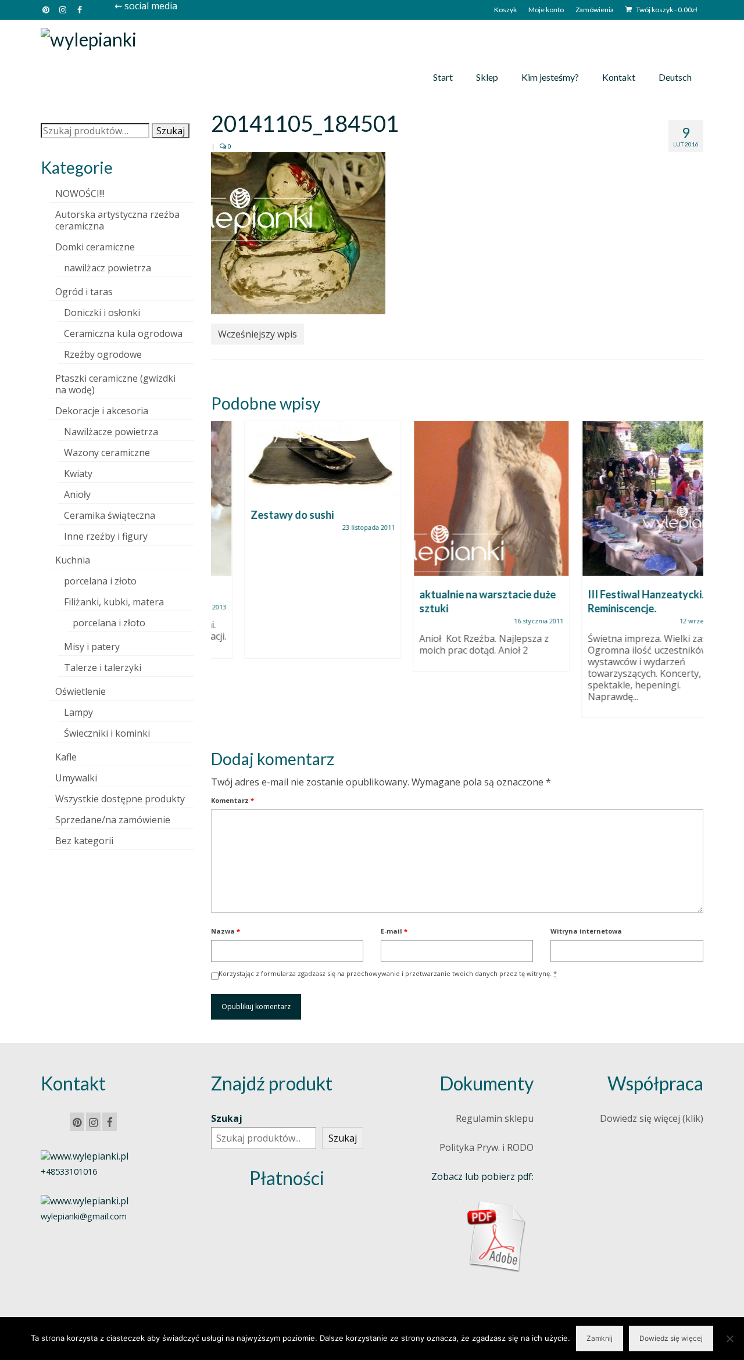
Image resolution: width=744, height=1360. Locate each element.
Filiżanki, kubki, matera (114, 601)
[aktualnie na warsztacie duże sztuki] (458, 498)
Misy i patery (92, 646)
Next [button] (693, 575)
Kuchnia (72, 560)
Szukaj (170, 130)
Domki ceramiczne (95, 247)
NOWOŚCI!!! (80, 193)
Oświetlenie (80, 691)
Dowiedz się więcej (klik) (651, 1118)
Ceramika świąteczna (109, 515)
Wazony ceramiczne (107, 452)
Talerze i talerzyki (102, 667)
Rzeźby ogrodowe (103, 354)
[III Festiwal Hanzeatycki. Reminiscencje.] (626, 498)
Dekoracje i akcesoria (101, 410)
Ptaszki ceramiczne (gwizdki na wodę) (115, 384)
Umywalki (76, 777)
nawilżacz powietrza (107, 267)
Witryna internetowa (586, 931)
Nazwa (225, 931)
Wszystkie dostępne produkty (120, 798)
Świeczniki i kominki (107, 733)
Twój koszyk (666, 9)
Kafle (66, 757)
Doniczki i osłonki (102, 312)
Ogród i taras (84, 291)
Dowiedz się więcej (671, 1338)
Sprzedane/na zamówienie (112, 819)
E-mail (394, 931)
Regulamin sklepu (495, 1118)
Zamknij (599, 1338)
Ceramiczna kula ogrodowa (123, 333)
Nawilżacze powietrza (111, 431)
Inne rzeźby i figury (106, 536)
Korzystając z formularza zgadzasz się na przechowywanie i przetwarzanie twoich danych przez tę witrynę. (388, 973)
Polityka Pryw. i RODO (486, 1147)
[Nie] (729, 1338)
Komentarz (232, 800)
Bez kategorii (84, 840)
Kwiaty (78, 473)
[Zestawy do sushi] (289, 458)
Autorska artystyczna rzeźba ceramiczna (117, 220)
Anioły (77, 494)
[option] (289, 545)
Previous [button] (221, 575)
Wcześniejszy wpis (257, 334)
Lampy (78, 712)
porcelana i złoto (100, 581)
